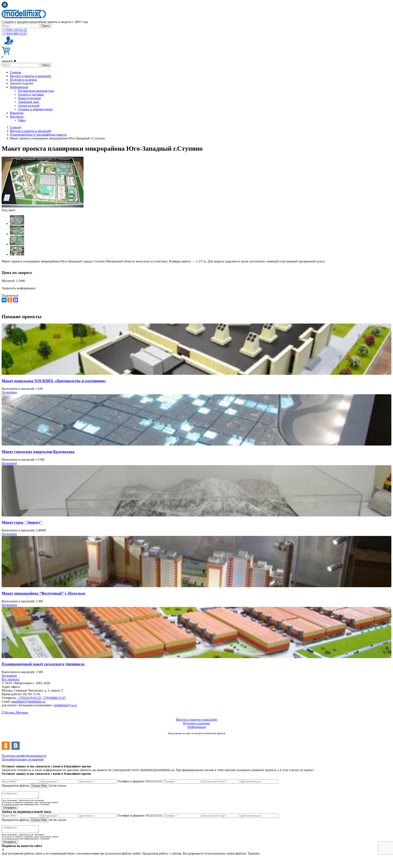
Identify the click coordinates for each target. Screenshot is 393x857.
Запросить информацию (18, 288)
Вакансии (17, 113)
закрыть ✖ (9, 61)
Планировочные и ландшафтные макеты (38, 134)
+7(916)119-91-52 (29, 698)
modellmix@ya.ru (65, 705)
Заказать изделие (21, 83)
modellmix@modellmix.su (28, 701)
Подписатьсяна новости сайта (196, 737)
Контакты (17, 116)
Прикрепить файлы (15, 785)
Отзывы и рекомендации (35, 109)
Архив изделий (29, 105)
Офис (22, 120)
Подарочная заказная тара (36, 90)
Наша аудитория (29, 98)
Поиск (45, 25)
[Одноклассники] (9, 299)
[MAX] (15, 299)
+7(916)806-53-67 (54, 698)
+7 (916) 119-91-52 (14, 30)
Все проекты (10, 679)
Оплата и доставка (31, 94)
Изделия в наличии (23, 79)
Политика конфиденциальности (24, 755)
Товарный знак (28, 102)
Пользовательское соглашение (23, 759)
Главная (15, 72)
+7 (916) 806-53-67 (14, 33)
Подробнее (9, 392)
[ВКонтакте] (4, 299)
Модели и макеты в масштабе (30, 76)
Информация (19, 87)
